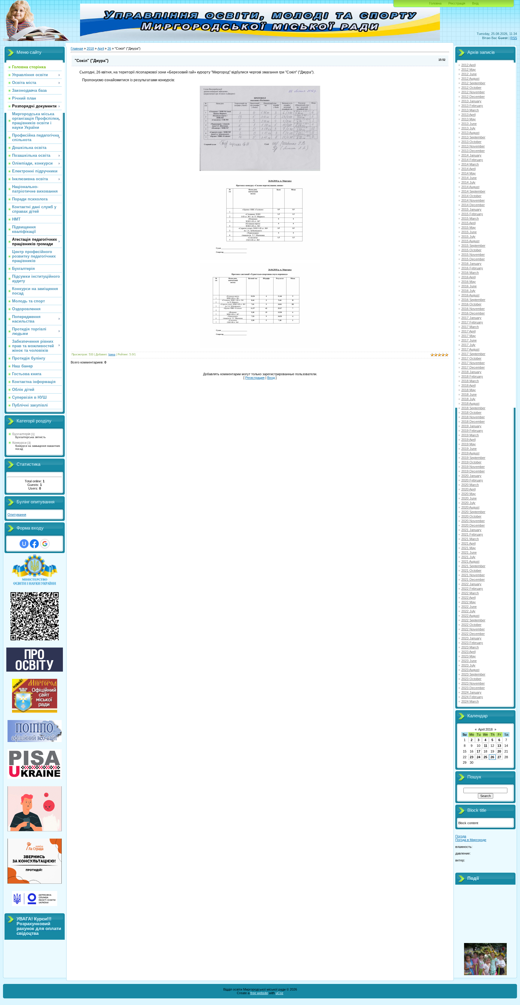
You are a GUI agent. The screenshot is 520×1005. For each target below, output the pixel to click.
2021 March (470, 539)
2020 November (473, 521)
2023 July (468, 665)
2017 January (471, 318)
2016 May (468, 281)
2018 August (470, 403)
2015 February (472, 214)
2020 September (473, 512)
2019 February (472, 430)
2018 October (471, 412)
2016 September (473, 300)
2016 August (470, 295)
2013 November (473, 146)
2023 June (469, 661)
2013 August (470, 133)
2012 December (473, 96)
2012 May (468, 69)
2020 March (470, 485)
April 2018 (485, 729)
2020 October (471, 516)
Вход (271, 377)
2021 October (471, 570)
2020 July (468, 503)
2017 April (468, 331)
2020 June (469, 498)
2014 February (472, 160)
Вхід (475, 3)
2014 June (469, 178)
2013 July (468, 128)
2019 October (471, 462)
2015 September (473, 245)
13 (499, 745)
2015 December (473, 259)
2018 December (473, 421)
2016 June (469, 286)
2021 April (468, 543)
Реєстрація (456, 3)
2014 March (470, 164)
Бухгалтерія (21, 434)
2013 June (469, 123)
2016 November (473, 309)
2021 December (473, 579)
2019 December (473, 471)
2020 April (468, 489)
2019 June (469, 448)
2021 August (470, 561)
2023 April (468, 652)
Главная (77, 48)
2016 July (468, 290)
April (101, 48)
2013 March (470, 110)
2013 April (468, 114)
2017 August (470, 349)
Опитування (17, 514)
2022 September (473, 620)
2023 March (470, 647)
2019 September (473, 457)
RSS (513, 38)
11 (485, 745)
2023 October (471, 679)
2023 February (472, 643)
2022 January (471, 584)
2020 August (470, 507)
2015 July (468, 236)
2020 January (471, 476)
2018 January (471, 372)
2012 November (473, 92)
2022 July (468, 611)
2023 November (473, 683)
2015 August (470, 241)
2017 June (469, 340)
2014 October (471, 196)
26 (109, 48)
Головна (435, 3)
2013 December (473, 151)
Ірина (111, 354)
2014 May (468, 173)
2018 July (468, 399)
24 (478, 757)
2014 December (473, 205)
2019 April (468, 439)
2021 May (468, 548)
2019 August (470, 453)
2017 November (473, 363)
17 (478, 751)
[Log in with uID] (24, 543)
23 (471, 757)
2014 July (468, 182)
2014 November (473, 200)
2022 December (473, 633)
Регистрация (255, 377)
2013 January (471, 101)
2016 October (471, 304)
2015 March (470, 218)
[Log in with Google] (45, 544)
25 (485, 757)
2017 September (473, 354)
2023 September (473, 674)
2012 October (471, 87)
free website (259, 993)
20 (499, 751)
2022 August (470, 615)
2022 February (472, 588)
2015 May (468, 227)
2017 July (468, 345)
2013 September (473, 137)
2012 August (470, 78)
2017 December (473, 367)
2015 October (471, 250)
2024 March (470, 701)
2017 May (468, 336)
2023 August (470, 670)
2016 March (470, 272)
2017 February (472, 322)
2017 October (471, 358)
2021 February (472, 534)
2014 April (468, 169)
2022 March (470, 593)
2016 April (468, 277)
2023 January (471, 638)
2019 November (473, 466)
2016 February (472, 268)
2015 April (468, 223)
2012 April (468, 65)
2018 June (469, 394)
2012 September (473, 83)
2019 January (471, 426)
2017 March (470, 327)
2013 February (472, 105)
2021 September (473, 566)
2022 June (469, 606)
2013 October (471, 142)
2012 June (469, 74)
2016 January (471, 263)
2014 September (473, 191)
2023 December (473, 688)
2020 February (472, 480)
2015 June (469, 232)
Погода (460, 836)
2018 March (470, 381)
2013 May (468, 119)
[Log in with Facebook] (34, 543)
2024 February (472, 697)
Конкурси (19, 442)
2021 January (471, 530)
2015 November (473, 254)
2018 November (473, 417)
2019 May (468, 444)
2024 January (471, 692)
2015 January (471, 209)
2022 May (468, 602)
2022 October (471, 624)
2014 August (470, 187)
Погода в (470, 840)
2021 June (469, 552)
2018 (90, 48)
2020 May (468, 494)
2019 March (470, 435)
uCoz (279, 993)
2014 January (471, 155)
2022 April (468, 597)
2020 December (473, 525)
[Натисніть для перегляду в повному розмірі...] (260, 170)
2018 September (473, 408)
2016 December (473, 313)
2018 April (468, 385)
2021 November (473, 575)
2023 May (468, 656)
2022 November (473, 629)
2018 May (468, 390)
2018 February (472, 376)
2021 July (468, 557)
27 (499, 757)
